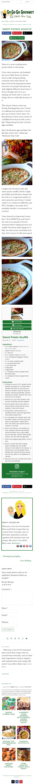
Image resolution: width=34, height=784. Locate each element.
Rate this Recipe (18, 328)
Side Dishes (21, 492)
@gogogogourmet (18, 474)
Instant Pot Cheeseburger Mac (9, 743)
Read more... (16, 543)
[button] (30, 43)
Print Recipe (18, 322)
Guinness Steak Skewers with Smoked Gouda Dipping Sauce (23, 717)
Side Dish (12, 21)
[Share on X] (13, 781)
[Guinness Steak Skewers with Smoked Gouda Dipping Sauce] (23, 709)
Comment (7, 589)
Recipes (7, 21)
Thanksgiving (28, 492)
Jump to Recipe (18, 38)
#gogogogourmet (16, 476)
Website (5, 622)
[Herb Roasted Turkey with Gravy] (23, 761)
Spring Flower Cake (9, 713)
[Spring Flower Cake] (8, 709)
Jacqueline (20, 340)
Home (3, 21)
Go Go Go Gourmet (17, 13)
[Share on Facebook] (17, 781)
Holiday (11, 492)
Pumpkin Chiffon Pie (23, 742)
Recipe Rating (8, 582)
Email (5, 615)
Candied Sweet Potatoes (8, 765)
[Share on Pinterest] (21, 781)
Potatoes (16, 492)
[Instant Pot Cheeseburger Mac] (8, 738)
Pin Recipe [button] (18, 325)
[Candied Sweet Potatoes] (8, 761)
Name (5, 608)
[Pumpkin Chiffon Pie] (23, 738)
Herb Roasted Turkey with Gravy (24, 766)
